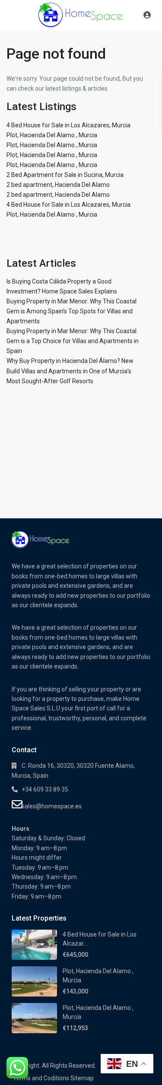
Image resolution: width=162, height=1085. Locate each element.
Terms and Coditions (41, 1078)
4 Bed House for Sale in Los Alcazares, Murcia (68, 125)
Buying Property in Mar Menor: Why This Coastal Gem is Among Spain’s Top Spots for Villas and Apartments (71, 311)
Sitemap (82, 1078)
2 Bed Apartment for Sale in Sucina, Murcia (65, 174)
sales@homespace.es (52, 806)
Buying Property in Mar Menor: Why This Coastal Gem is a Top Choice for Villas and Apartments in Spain (72, 341)
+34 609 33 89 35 (45, 789)
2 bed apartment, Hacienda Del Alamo (58, 184)
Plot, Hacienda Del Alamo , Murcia (51, 135)
